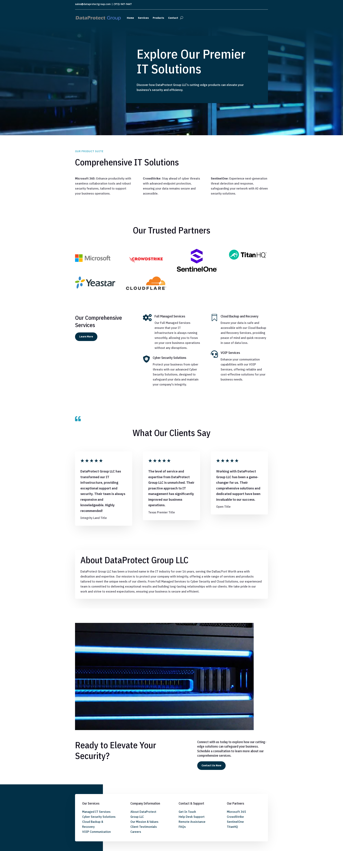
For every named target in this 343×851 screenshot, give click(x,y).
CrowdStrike (235, 816)
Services (143, 17)
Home (130, 17)
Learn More (86, 336)
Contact (173, 17)
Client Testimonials (143, 826)
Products (158, 17)
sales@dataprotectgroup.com (93, 4)
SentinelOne (235, 821)
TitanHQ (232, 826)
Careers (135, 831)
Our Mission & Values (144, 821)
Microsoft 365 (236, 811)
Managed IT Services (96, 811)
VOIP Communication (96, 831)
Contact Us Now (211, 765)
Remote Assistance (192, 821)
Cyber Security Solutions (99, 816)
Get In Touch (187, 811)
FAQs (182, 826)
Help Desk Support (192, 816)
